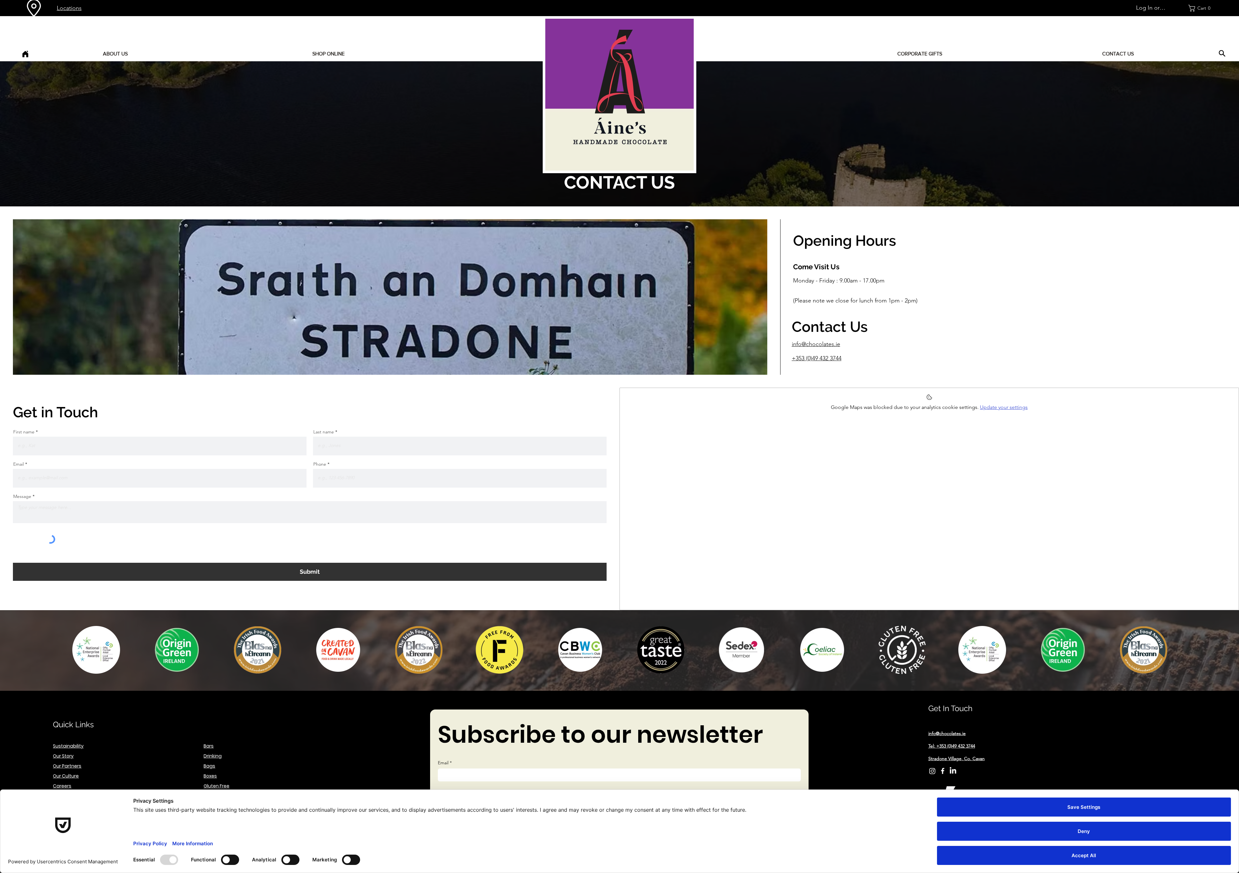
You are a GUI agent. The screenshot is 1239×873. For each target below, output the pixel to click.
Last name (323, 432)
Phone (319, 464)
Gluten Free (216, 786)
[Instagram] (932, 771)
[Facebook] (943, 771)
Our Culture (66, 776)
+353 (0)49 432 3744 (816, 358)
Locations (69, 8)
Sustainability (68, 746)
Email (18, 464)
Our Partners (67, 766)
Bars (209, 746)
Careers (62, 786)
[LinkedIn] (953, 771)
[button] (1201, 8)
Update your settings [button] (1004, 407)
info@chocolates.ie (816, 344)
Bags (209, 766)
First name (24, 432)
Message (22, 496)
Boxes (210, 776)
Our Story (63, 756)
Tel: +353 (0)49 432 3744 (951, 746)
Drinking (213, 756)
